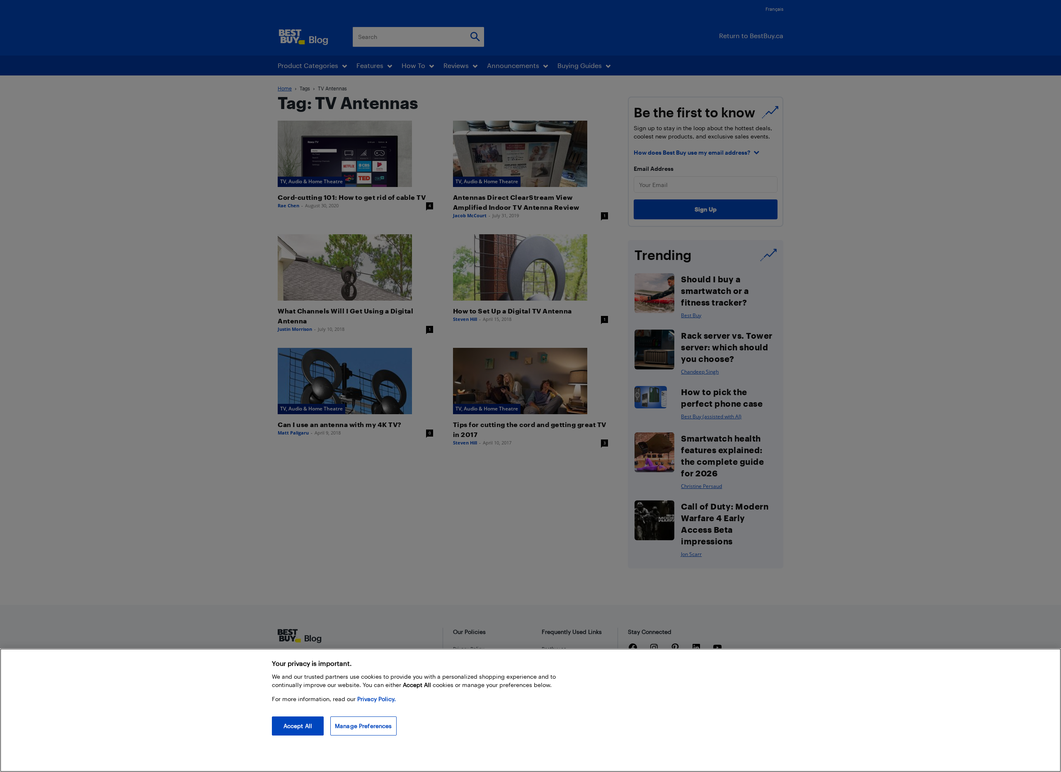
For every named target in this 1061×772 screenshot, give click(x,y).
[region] (530, 710)
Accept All (297, 725)
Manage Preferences (363, 725)
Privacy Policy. (376, 698)
